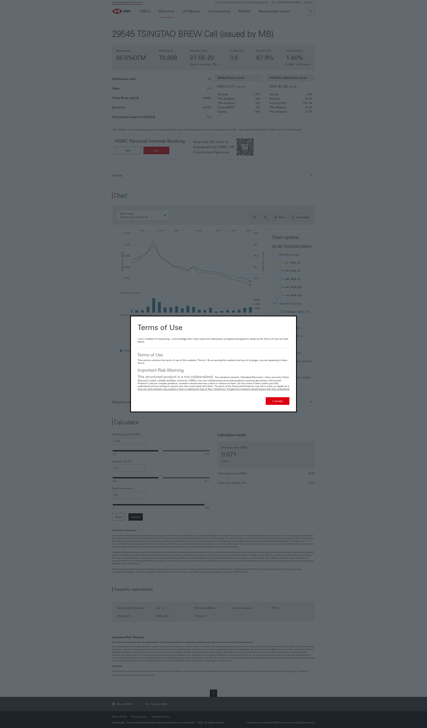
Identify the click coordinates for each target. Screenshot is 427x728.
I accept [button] (277, 401)
